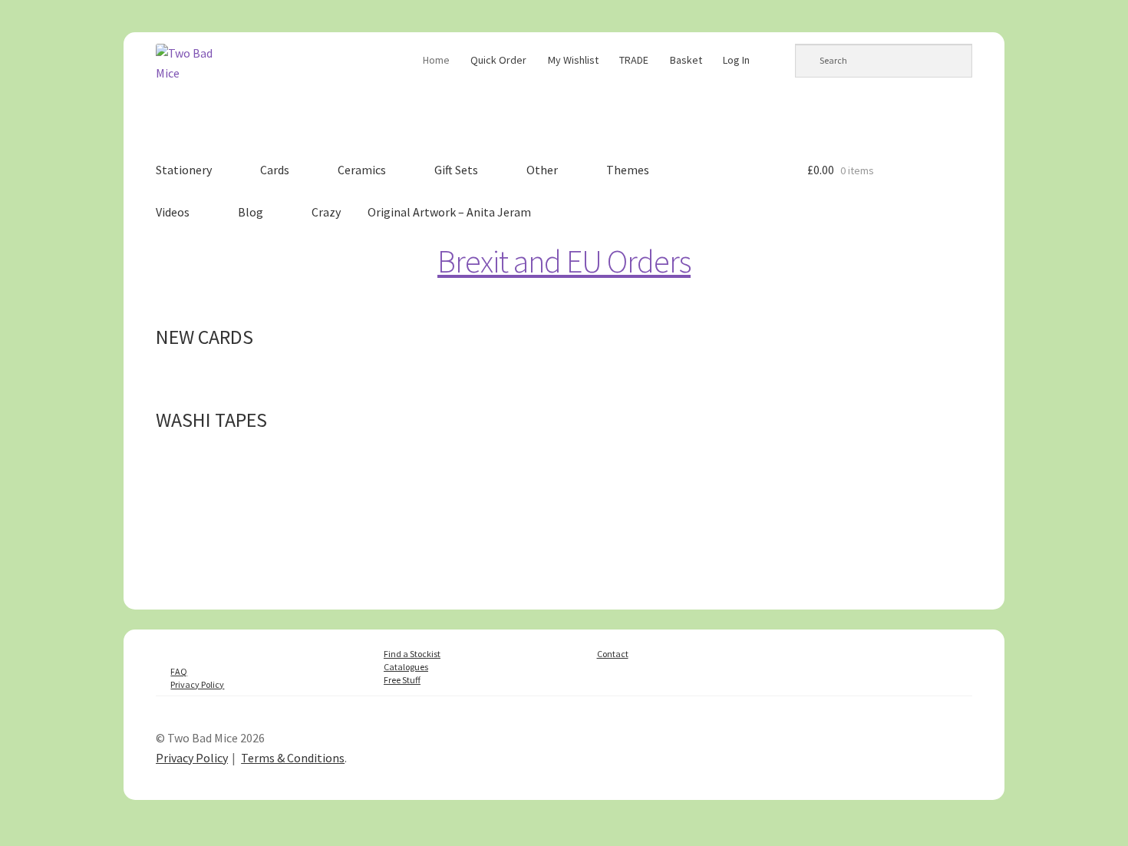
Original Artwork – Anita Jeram (449, 212)
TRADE (633, 60)
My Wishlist (573, 60)
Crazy (326, 212)
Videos (173, 212)
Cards (274, 169)
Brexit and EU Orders (564, 261)
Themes (627, 169)
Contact (612, 653)
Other (542, 169)
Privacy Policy (197, 684)
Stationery (184, 169)
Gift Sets (456, 169)
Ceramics (362, 169)
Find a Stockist (412, 653)
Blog (250, 212)
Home (436, 60)
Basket (686, 60)
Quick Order (498, 60)
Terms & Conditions (293, 757)
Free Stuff (402, 680)
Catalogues (406, 667)
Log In (736, 60)
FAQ (178, 671)
